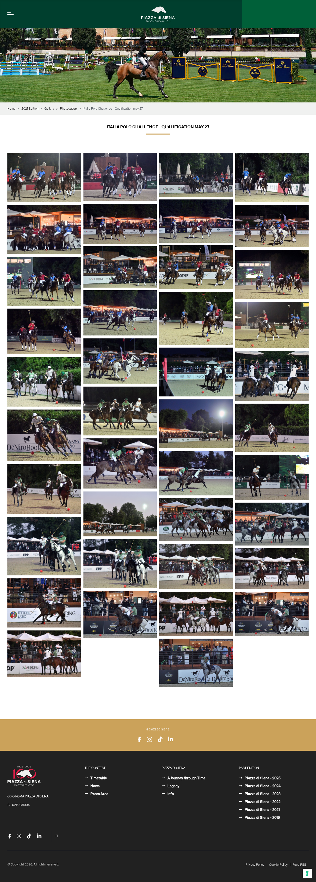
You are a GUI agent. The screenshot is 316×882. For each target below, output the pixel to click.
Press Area (99, 794)
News (94, 786)
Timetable (98, 778)
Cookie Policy (278, 865)
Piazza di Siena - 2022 (262, 802)
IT (57, 836)
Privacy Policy (254, 865)
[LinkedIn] (170, 739)
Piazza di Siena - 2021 (262, 809)
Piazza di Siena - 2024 (262, 786)
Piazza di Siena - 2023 (262, 794)
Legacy (173, 786)
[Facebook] (139, 739)
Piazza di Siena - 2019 (262, 817)
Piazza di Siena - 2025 (262, 778)
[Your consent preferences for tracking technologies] (307, 873)
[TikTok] (160, 739)
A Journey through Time (186, 778)
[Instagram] (149, 739)
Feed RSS (299, 865)
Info (170, 794)
